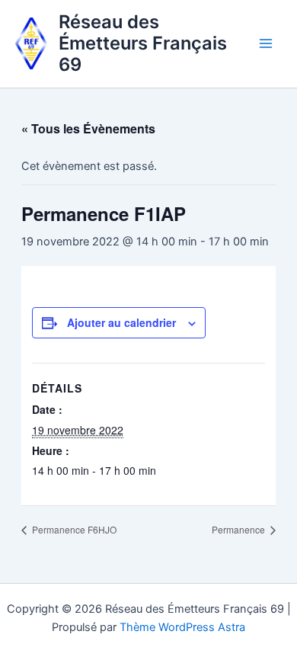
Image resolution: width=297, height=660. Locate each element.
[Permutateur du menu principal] (266, 43)
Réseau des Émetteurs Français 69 (143, 43)
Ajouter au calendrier (121, 322)
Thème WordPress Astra (182, 627)
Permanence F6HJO (73, 529)
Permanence (239, 529)
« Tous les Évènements (88, 128)
